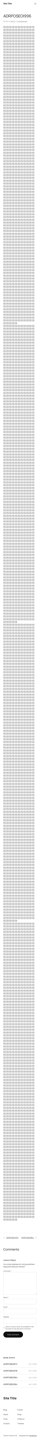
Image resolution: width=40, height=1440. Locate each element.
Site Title (7, 3)
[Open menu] (35, 3)
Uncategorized (22, 21)
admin (13, 21)
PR (4, 27)
